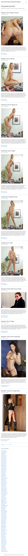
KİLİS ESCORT (3, 509)
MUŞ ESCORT (3, 525)
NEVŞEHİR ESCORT (5, 331)
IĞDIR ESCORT (3, 496)
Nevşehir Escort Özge (7, 321)
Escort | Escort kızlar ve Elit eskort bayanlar (11, 1)
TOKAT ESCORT (3, 541)
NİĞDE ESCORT (3, 527)
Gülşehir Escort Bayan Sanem (10, 12)
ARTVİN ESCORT (3, 463)
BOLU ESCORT (3, 474)
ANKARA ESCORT (3, 458)
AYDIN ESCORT (3, 464)
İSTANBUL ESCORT (4, 499)
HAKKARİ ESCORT (3, 494)
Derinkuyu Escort (4, 145)
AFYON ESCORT (3, 453)
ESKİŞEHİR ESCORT (4, 490)
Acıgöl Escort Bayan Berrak (9, 197)
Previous (2, 444)
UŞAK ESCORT (3, 546)
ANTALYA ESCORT (4, 459)
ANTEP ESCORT (3, 460)
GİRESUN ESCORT (3, 491)
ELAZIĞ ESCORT (3, 486)
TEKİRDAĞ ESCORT (4, 540)
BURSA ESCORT (3, 476)
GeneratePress (22, 554)
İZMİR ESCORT (3, 500)
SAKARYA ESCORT (4, 532)
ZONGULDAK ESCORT (4, 551)
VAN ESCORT (3, 547)
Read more (23, 235)
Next (11, 444)
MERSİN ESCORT (3, 522)
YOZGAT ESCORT (3, 550)
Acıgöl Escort (4, 237)
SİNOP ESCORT (3, 536)
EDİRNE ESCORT (3, 485)
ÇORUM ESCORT (3, 480)
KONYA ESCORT (3, 515)
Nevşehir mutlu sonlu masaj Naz (10, 336)
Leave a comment (4, 54)
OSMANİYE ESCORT (4, 530)
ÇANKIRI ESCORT (3, 479)
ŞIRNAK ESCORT (3, 537)
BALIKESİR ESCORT (4, 465)
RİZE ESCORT (3, 531)
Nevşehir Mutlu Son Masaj (6, 385)
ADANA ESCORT (3, 450)
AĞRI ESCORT (3, 454)
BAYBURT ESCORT (4, 469)
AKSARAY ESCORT (4, 455)
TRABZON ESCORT (4, 542)
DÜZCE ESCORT (3, 484)
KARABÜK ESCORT (4, 501)
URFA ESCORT (3, 545)
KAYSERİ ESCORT (3, 506)
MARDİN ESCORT (3, 521)
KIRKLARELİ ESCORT (4, 511)
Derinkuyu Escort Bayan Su (9, 104)
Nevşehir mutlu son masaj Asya (10, 391)
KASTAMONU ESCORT (4, 505)
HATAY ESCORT (3, 495)
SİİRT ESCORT (3, 535)
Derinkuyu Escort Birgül (8, 151)
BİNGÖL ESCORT (3, 471)
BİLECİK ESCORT (3, 470)
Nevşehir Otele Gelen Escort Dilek (11, 289)
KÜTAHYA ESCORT (4, 516)
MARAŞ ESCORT (3, 520)
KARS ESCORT (3, 504)
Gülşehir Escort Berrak (8, 58)
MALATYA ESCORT (4, 517)
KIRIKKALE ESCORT (4, 510)
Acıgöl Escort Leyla (7, 243)
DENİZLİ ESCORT (3, 481)
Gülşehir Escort (4, 53)
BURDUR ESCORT (3, 475)
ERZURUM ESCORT (4, 489)
